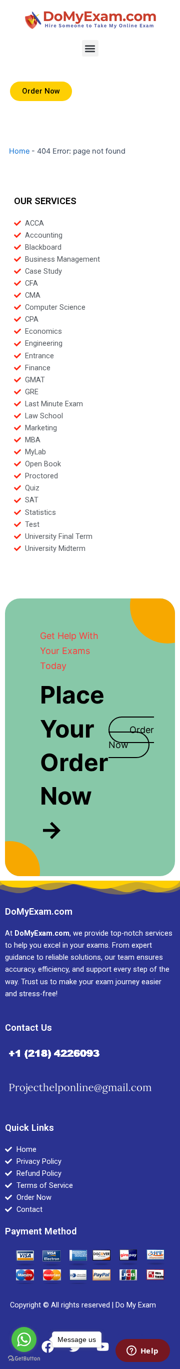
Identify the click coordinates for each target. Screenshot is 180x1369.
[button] (90, 48)
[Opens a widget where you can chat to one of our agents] (142, 1351)
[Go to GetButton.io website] (24, 1358)
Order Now (131, 737)
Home (19, 151)
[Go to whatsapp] (24, 1339)
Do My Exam (136, 1304)
